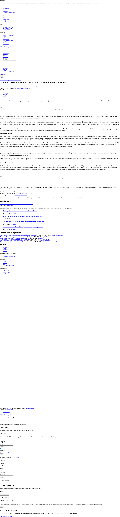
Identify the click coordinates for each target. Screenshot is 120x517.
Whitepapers (6, 39)
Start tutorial (10, 516)
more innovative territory (56, 129)
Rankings (5, 42)
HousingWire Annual (8, 27)
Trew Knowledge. (29, 408)
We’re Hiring (6, 44)
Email (1, 468)
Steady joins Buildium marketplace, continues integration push (23, 216)
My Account (5, 57)
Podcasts (5, 20)
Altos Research (6, 9)
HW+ (4, 18)
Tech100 (5, 251)
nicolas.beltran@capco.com (25, 193)
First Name (2, 463)
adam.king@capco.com (21, 195)
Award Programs (7, 272)
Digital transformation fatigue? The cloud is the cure (12, 238)
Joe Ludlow (47, 237)
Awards (5, 41)
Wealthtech (18, 80)
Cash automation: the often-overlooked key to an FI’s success (15, 239)
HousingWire (6, 8)
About (4, 261)
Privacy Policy (6, 412)
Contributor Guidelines (8, 265)
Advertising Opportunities (9, 256)
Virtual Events (6, 29)
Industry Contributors (10, 80)
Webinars (5, 37)
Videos (4, 36)
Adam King (28, 88)
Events (4, 70)
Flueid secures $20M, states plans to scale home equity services (23, 221)
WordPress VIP (10, 409)
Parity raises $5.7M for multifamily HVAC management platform (23, 227)
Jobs (4, 264)
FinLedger (5, 248)
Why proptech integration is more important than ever (13, 240)
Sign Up (17, 457)
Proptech (5, 67)
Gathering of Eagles (8, 28)
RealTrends (6, 11)
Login (4, 55)
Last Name (2, 465)
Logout (4, 58)
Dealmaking (6, 69)
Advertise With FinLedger (9, 72)
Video (4, 21)
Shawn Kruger (45, 239)
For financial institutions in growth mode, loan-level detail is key (15, 237)
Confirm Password (4, 474)
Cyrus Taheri (41, 238)
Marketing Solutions (8, 40)
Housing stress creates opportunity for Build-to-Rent (20, 211)
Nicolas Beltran (19, 88)
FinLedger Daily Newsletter (9, 270)
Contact (5, 263)
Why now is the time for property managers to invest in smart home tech (17, 242)
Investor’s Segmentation (37, 143)
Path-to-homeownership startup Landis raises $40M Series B (16, 204)
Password (2, 472)
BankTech (2, 80)
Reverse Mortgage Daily (9, 12)
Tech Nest (5, 68)
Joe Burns (10, 205)
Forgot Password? (4, 452)
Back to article (3, 516)
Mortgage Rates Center (8, 35)
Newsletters (6, 19)
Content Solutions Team (57, 235)
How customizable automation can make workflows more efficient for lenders (19, 235)
